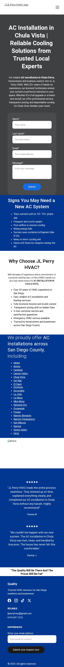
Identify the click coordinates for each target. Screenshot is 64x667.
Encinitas (18, 387)
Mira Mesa (19, 401)
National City (20, 405)
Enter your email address (20, 633)
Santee (17, 426)
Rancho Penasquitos (24, 419)
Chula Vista (19, 377)
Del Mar (18, 380)
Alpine (17, 362)
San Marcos (20, 422)
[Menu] (57, 7)
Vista (16, 433)
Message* (17, 163)
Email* (15, 148)
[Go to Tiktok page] (22, 600)
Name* (15, 119)
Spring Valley (20, 429)
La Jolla (18, 394)
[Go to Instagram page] (16, 600)
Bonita (17, 366)
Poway (17, 412)
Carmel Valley (21, 373)
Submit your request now (26, 649)
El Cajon (18, 384)
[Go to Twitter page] (29, 600)
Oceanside (19, 408)
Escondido (19, 390)
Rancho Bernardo (22, 415)
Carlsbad (18, 370)
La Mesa (18, 397)
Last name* (18, 133)
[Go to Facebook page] (9, 600)
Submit (32, 186)
